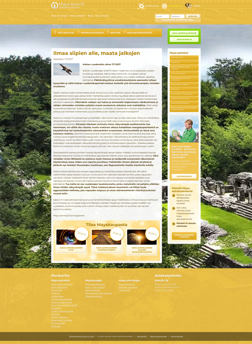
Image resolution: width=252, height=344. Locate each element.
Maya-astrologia (59, 16)
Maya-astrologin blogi (62, 284)
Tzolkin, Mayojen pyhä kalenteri (180, 68)
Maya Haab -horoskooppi (181, 94)
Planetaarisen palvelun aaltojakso (180, 79)
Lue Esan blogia (184, 176)
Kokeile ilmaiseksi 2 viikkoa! (184, 236)
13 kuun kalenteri (178, 73)
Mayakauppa (183, 39)
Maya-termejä (102, 16)
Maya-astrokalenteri (139, 32)
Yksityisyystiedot (176, 336)
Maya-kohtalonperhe (180, 103)
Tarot (197, 6)
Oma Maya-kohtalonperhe (64, 305)
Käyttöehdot (142, 336)
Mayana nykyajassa (92, 32)
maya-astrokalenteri (183, 33)
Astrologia (152, 6)
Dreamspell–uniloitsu (180, 85)
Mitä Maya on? (66, 32)
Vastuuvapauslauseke (158, 336)
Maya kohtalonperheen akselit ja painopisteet (184, 109)
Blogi (90, 16)
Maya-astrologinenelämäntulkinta (106, 249)
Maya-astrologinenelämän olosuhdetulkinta (142, 250)
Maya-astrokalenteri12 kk (71, 249)
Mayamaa (175, 62)
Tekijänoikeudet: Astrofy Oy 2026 (81, 336)
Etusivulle (175, 6)
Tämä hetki (56, 290)
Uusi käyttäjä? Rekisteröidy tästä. (177, 20)
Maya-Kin (115, 32)
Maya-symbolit (77, 16)
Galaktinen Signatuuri (180, 98)
